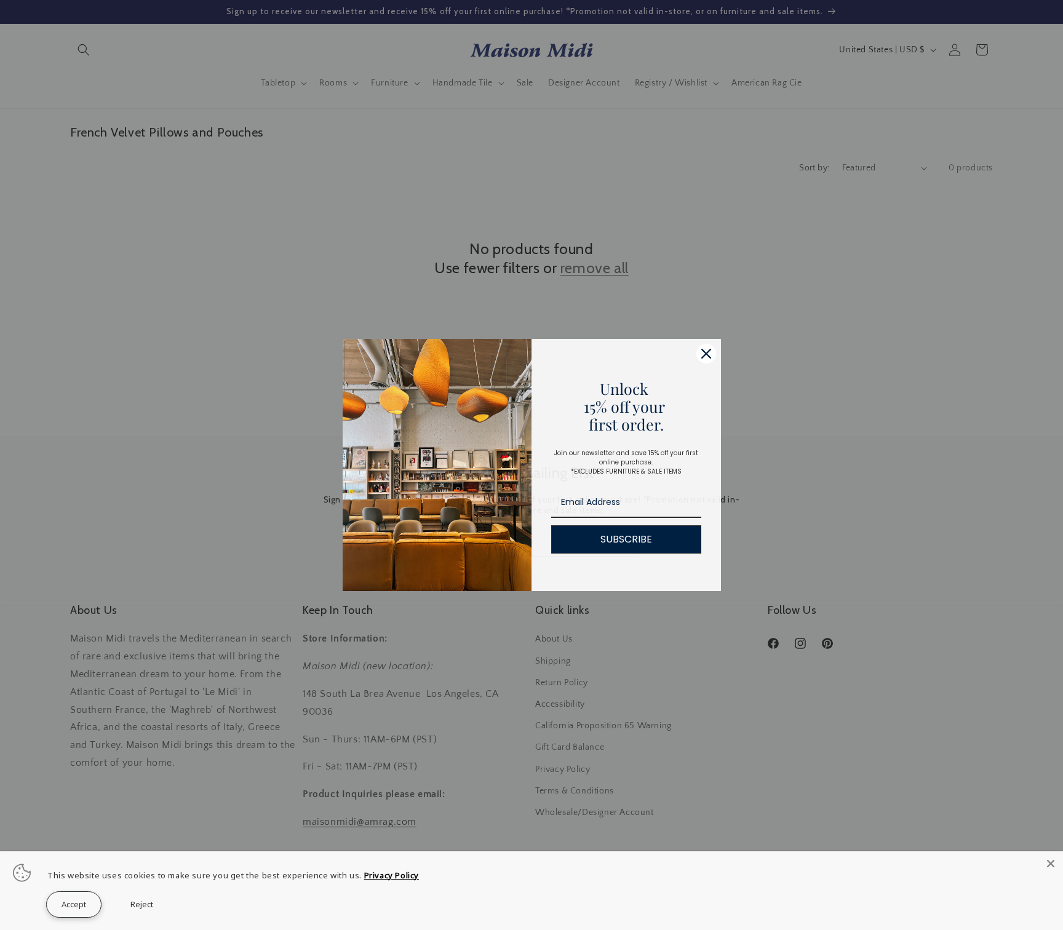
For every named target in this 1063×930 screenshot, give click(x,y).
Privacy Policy (391, 875)
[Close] (706, 353)
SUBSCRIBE (626, 539)
